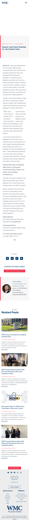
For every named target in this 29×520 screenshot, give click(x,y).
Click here (6, 228)
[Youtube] (8, 472)
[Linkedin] (11, 472)
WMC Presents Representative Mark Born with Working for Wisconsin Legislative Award (13, 371)
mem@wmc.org (14, 482)
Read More (4, 349)
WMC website (7, 180)
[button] (7, 258)
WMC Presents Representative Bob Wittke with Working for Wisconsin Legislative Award (12, 443)
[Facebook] (14, 472)
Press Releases (19, 44)
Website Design (8, 517)
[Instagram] (20, 472)
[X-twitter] (17, 472)
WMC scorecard (10, 178)
